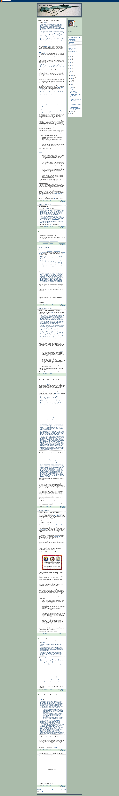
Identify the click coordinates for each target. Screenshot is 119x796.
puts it (45, 22)
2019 (71, 59)
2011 (71, 71)
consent (61, 351)
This (40, 52)
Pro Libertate (71, 42)
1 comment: (62, 506)
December (72, 72)
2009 (71, 114)
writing (49, 384)
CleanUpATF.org (57, 720)
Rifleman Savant (45, 5)
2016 (71, 64)
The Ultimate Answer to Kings (74, 37)
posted (63, 252)
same (46, 529)
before (57, 285)
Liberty (63, 201)
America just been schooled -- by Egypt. (49, 20)
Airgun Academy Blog (73, 51)
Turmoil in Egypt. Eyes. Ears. (46, 638)
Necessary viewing (42, 755)
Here (40, 381)
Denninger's (53, 56)
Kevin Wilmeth (78, 21)
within (43, 180)
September (73, 77)
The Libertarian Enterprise (74, 49)
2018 (71, 61)
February (72, 87)
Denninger (43, 642)
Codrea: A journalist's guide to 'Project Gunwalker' (51, 694)
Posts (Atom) (44, 791)
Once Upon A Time (72, 48)
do (39, 529)
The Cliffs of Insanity (55, 755)
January (72, 111)
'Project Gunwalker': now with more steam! (49, 249)
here (41, 699)
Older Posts (63, 789)
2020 (71, 58)
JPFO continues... (43, 206)
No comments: (62, 200)
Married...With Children (57, 515)
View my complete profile (74, 32)
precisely (42, 529)
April (71, 84)
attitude (40, 388)
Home (52, 789)
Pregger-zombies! (43, 231)
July (71, 80)
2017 (71, 62)
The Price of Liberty (72, 40)
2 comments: (62, 373)
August (72, 78)
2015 (71, 65)
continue (46, 388)
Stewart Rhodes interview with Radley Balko (50, 379)
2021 (71, 56)
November (72, 74)
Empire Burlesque (47, 46)
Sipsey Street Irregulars (73, 43)
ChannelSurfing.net (56, 536)
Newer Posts (39, 789)
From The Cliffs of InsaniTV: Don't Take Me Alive (51, 753)
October (72, 75)
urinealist (55, 747)
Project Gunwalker (42, 252)
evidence (40, 253)
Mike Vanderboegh (57, 251)
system (47, 180)
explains (52, 312)
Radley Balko (57, 393)
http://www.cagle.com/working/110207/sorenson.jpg (48, 241)
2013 (71, 68)
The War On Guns (72, 45)
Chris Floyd (44, 657)
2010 (71, 113)
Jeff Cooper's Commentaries (74, 52)
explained (41, 89)
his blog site (56, 219)
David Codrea (49, 251)
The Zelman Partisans (73, 46)
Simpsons (58, 524)
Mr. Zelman (50, 224)
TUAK (44, 53)
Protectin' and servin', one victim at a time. (49, 512)
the (45, 180)
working (40, 180)
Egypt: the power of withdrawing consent (49, 310)
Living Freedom (72, 39)
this (54, 198)
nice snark (46, 208)
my (47, 384)
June (72, 81)
